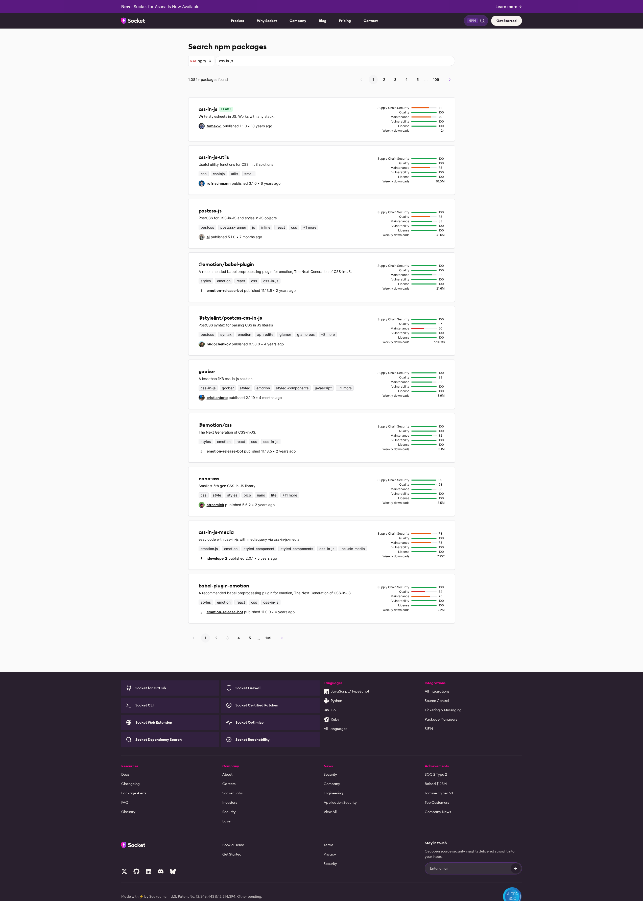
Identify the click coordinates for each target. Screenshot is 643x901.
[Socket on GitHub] (136, 871)
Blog (322, 20)
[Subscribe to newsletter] (516, 868)
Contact (371, 20)
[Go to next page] (449, 79)
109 (436, 79)
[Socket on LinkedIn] (149, 871)
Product (237, 20)
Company (298, 20)
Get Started (506, 20)
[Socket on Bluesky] (173, 871)
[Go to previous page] (361, 79)
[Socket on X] (124, 871)
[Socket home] (133, 20)
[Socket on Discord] (161, 871)
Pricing (345, 20)
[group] (210, 126)
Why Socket (267, 20)
